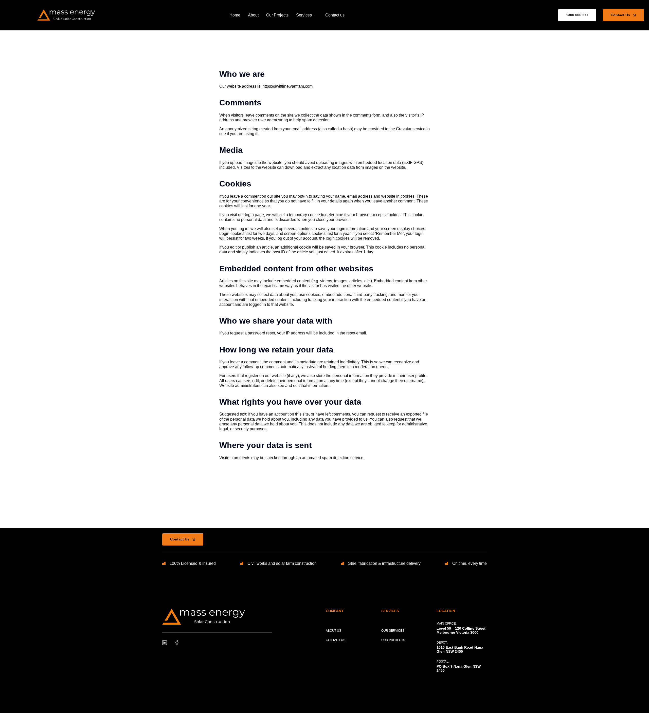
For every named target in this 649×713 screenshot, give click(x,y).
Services (304, 15)
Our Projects (277, 15)
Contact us (335, 15)
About (253, 15)
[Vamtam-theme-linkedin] (164, 642)
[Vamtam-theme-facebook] (176, 642)
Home (234, 15)
